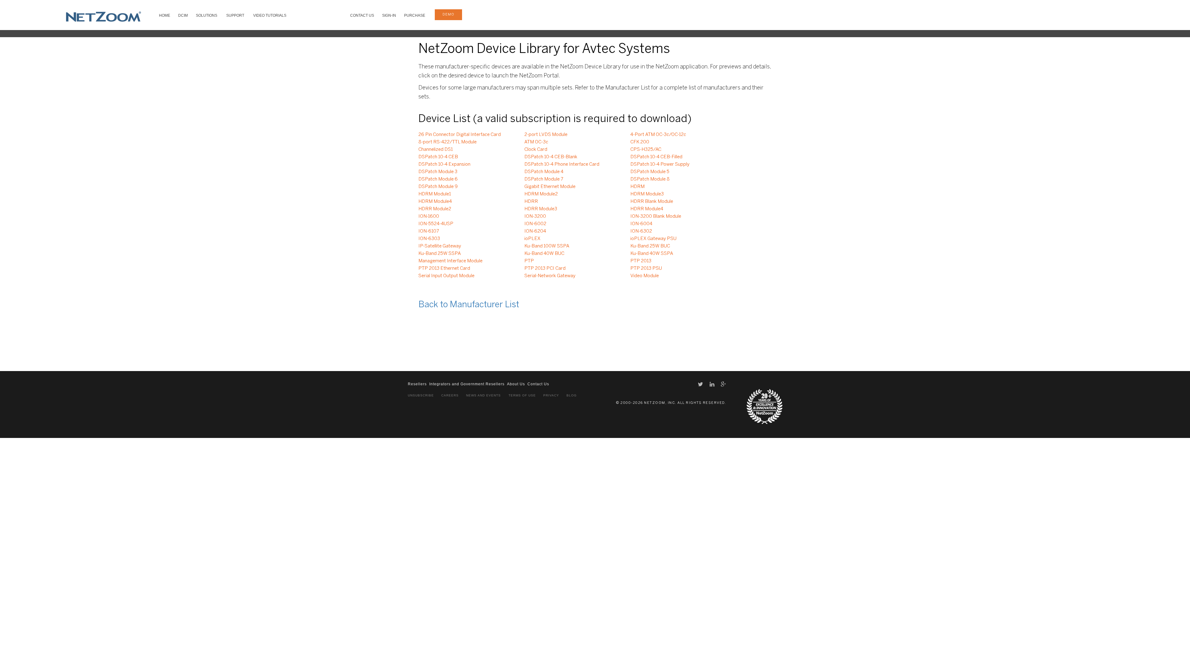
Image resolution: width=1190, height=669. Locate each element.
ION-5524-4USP (435, 224)
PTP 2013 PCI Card (545, 268)
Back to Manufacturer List (468, 305)
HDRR (531, 201)
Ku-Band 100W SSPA (546, 246)
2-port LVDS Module (545, 135)
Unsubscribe (421, 395)
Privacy (551, 395)
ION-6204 (535, 231)
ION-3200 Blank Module (655, 216)
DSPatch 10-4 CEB (438, 157)
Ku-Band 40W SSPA (651, 253)
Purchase (414, 15)
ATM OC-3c (536, 142)
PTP (529, 261)
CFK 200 (639, 142)
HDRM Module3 (647, 194)
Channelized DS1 (435, 149)
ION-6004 (641, 224)
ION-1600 (428, 216)
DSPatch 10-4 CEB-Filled (656, 157)
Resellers (417, 384)
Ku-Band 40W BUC (544, 253)
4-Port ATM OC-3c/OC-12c (658, 135)
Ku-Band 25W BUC (650, 246)
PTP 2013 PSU (646, 268)
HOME (164, 15)
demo (448, 14)
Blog (571, 395)
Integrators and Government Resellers (467, 384)
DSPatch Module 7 (543, 179)
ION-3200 (535, 216)
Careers (450, 395)
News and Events (483, 395)
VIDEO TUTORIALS (269, 15)
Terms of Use (522, 395)
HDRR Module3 (540, 209)
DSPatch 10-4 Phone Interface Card (561, 164)
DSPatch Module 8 (650, 179)
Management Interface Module (450, 261)
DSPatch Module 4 (543, 172)
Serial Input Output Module (446, 276)
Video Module (644, 276)
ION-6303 (429, 239)
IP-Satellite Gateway (439, 246)
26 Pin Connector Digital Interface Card (459, 135)
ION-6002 (535, 224)
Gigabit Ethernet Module (549, 187)
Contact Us (362, 15)
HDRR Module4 (646, 209)
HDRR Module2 (434, 209)
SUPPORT (235, 15)
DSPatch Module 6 (438, 179)
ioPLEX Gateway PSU (653, 239)
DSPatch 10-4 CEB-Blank (550, 157)
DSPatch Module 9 (438, 187)
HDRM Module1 (434, 194)
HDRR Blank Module (651, 201)
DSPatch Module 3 (437, 172)
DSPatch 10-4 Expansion (444, 164)
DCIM (183, 15)
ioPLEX (532, 239)
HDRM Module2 (541, 194)
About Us (516, 384)
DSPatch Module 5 (649, 172)
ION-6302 (641, 231)
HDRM (637, 187)
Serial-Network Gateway (549, 276)
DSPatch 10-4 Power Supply (660, 164)
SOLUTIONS (206, 15)
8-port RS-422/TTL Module (447, 142)
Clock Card (535, 149)
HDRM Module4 (435, 201)
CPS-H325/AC (645, 149)
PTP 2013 (640, 261)
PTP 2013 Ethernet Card (444, 268)
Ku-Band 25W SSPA (439, 253)
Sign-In (389, 15)
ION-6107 (428, 231)
